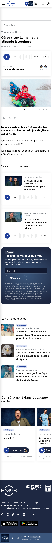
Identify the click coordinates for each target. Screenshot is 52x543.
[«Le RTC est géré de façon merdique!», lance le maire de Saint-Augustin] (7, 371)
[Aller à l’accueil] (11, 5)
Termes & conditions (9, 503)
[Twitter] (10, 118)
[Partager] (46, 56)
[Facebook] (4, 118)
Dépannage (33, 503)
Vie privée (23, 503)
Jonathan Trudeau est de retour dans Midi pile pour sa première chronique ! (33, 335)
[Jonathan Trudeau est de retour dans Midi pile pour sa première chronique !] (7, 330)
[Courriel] (15, 118)
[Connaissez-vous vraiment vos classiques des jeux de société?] (13, 181)
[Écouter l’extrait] (6, 57)
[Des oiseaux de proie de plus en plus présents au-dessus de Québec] (7, 350)
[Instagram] (8, 514)
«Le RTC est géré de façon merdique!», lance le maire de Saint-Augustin (32, 376)
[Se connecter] (48, 3)
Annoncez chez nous (40, 508)
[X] (29, 514)
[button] (12, 538)
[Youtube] (34, 514)
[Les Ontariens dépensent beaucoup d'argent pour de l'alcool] (13, 217)
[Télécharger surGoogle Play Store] (29, 524)
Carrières (27, 508)
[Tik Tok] (13, 514)
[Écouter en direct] (26, 4)
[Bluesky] (18, 514)
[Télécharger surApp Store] (9, 524)
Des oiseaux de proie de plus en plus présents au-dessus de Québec (33, 356)
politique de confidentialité (23, 298)
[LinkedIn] (24, 514)
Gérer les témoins (8, 505)
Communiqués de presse (11, 508)
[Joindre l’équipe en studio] (36, 4)
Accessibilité (23, 505)
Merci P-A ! (9, 438)
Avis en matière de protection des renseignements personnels (27, 291)
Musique (25, 537)
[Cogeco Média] (33, 489)
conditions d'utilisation (12, 300)
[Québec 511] (48, 491)
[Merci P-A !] (18, 417)
